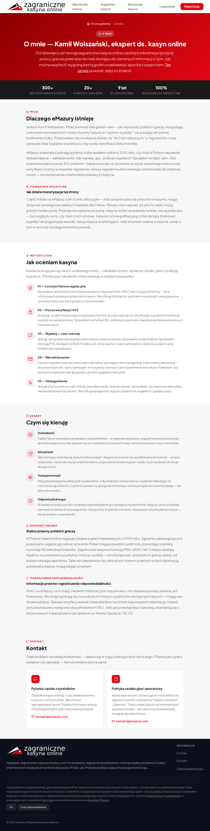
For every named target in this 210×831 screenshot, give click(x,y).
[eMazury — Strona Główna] (36, 6)
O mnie (181, 753)
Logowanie (167, 6)
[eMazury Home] (88, 750)
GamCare (47, 800)
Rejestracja (192, 6)
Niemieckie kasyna (80, 6)
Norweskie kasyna (135, 6)
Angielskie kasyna (108, 6)
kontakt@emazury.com (51, 716)
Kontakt (182, 761)
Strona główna (100, 23)
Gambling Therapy (98, 800)
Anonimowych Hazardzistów (163, 795)
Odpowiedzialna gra (190, 769)
